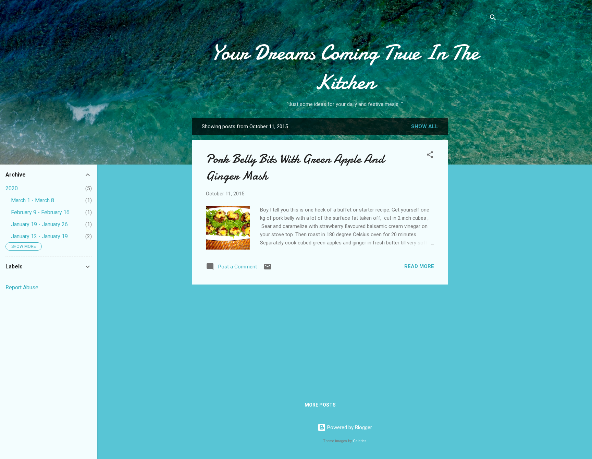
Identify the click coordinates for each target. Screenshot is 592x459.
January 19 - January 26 (39, 224)
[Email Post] (267, 269)
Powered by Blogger (349, 427)
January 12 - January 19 (39, 236)
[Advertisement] (475, 226)
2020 (11, 188)
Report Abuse (21, 287)
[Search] (493, 18)
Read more (419, 266)
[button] (430, 155)
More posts (320, 405)
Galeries (360, 441)
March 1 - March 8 (32, 200)
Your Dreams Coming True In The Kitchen (345, 67)
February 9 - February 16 (40, 212)
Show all (424, 126)
